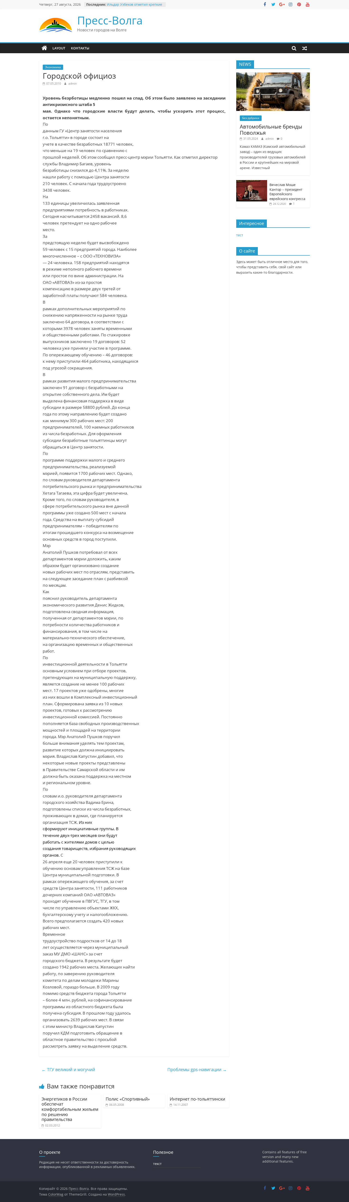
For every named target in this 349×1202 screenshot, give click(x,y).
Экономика (53, 67)
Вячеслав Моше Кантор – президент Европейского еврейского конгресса (287, 191)
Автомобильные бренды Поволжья (271, 129)
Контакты (80, 48)
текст (157, 1163)
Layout (58, 48)
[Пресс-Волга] (44, 48)
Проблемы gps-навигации (197, 1069)
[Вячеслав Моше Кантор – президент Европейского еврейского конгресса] (251, 182)
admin (72, 83)
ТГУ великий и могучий (68, 1069)
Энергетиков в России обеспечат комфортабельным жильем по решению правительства (70, 1109)
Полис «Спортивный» (128, 1099)
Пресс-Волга (110, 20)
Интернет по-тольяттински (197, 1099)
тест (239, 235)
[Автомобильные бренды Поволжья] (273, 75)
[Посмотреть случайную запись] (304, 48)
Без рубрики (250, 118)
